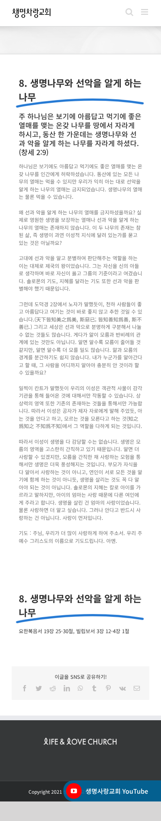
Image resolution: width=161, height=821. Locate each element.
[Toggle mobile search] (129, 12)
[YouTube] (74, 791)
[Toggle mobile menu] (145, 12)
